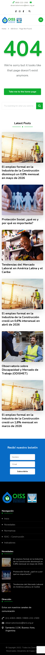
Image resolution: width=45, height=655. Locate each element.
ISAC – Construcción (14, 536)
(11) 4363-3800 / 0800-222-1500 (22, 618)
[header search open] (29, 11)
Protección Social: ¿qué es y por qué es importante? (20, 221)
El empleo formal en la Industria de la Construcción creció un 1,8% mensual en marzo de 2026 (20, 420)
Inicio (6, 518)
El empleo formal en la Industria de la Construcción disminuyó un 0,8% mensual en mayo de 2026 (20, 172)
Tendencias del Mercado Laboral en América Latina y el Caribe (22, 268)
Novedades (9, 524)
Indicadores (9, 542)
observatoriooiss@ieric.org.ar (19, 622)
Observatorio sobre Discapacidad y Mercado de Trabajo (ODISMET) (20, 369)
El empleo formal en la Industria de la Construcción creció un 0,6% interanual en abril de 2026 (21, 319)
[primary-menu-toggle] (40, 19)
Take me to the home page (22, 91)
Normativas (9, 530)
